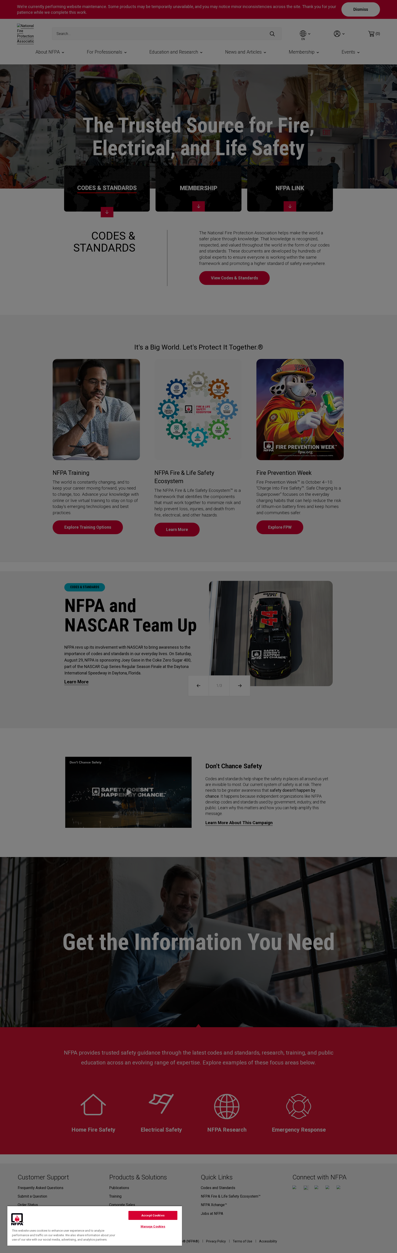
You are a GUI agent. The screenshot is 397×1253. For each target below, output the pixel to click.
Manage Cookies (153, 1226)
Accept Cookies (152, 1215)
